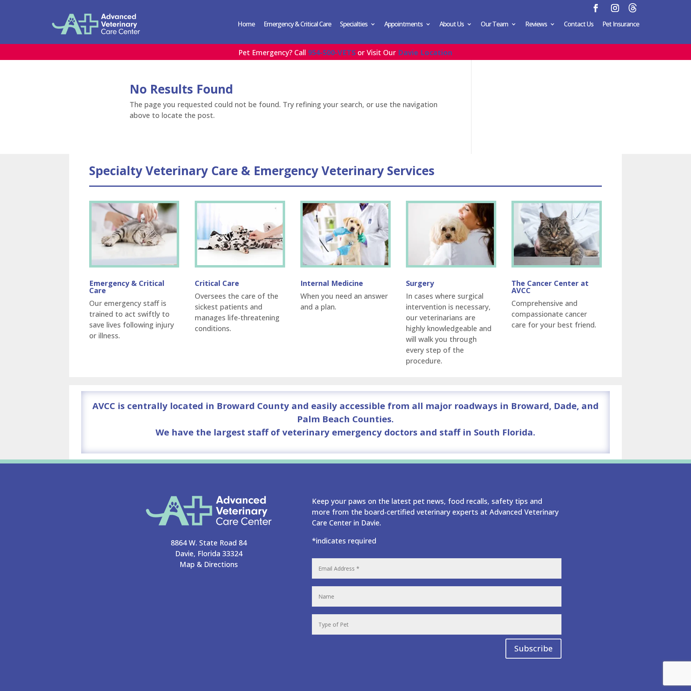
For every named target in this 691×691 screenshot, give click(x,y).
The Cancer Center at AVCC (550, 286)
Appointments (403, 24)
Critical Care (217, 283)
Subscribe (533, 648)
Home (246, 24)
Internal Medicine (331, 283)
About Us (451, 24)
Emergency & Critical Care (297, 24)
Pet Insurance (620, 24)
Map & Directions (209, 564)
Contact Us (578, 24)
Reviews (536, 24)
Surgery (420, 283)
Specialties (353, 24)
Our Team (494, 24)
